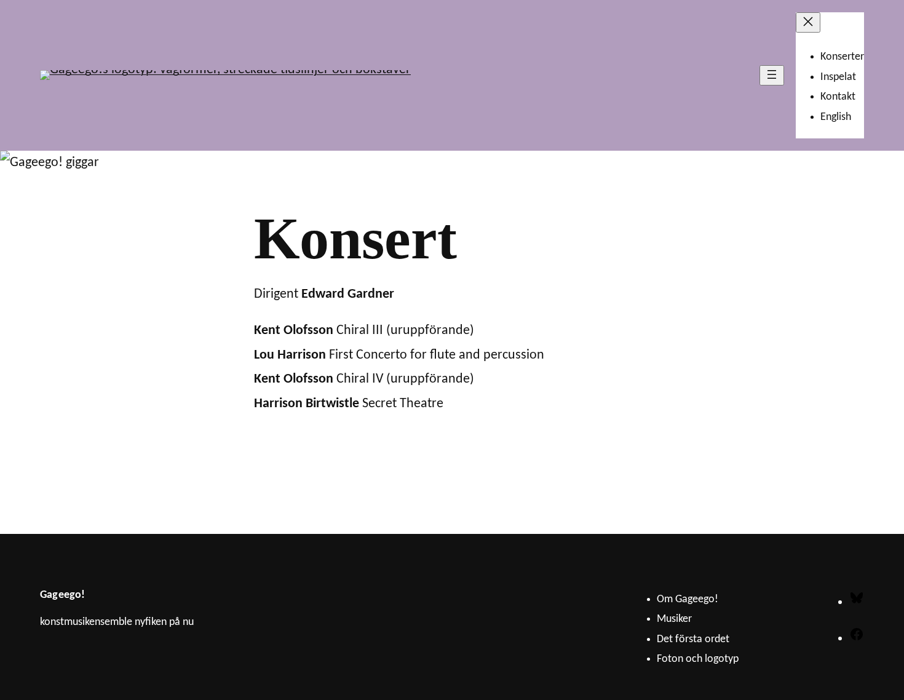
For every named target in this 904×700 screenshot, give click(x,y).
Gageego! (62, 595)
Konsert (355, 238)
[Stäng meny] (808, 22)
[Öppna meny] (771, 75)
